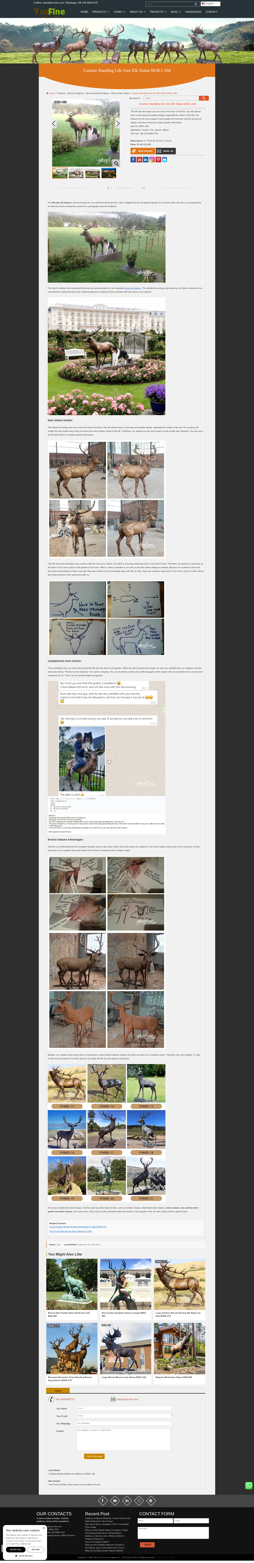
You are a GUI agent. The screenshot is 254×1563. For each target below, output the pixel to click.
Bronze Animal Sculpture (97, 93)
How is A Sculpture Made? (97, 1542)
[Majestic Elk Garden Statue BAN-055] (179, 1348)
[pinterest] (151, 1501)
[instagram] (139, 1501)
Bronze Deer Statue (120, 93)
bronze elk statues (132, 288)
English (209, 3)
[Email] (164, 159)
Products (99, 11)
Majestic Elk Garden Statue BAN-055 (174, 1377)
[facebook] (133, 159)
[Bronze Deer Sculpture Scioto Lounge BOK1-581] (125, 1284)
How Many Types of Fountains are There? (104, 1548)
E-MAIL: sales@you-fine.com (49, 2)
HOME (84, 11)
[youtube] (139, 159)
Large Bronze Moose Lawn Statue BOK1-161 (124, 1377)
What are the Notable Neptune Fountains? (105, 1545)
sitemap (157, 1557)
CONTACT (211, 11)
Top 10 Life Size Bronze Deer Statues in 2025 (70, 1231)
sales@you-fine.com (127, 1399)
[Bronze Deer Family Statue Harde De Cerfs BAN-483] (71, 1284)
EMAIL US (168, 151)
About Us (136, 11)
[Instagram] (152, 159)
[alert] (25, 1542)
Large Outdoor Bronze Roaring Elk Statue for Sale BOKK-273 (77, 1227)
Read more (26, 1544)
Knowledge (193, 11)
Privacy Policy (168, 1557)
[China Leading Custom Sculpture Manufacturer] (49, 13)
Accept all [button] (15, 1549)
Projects (156, 11)
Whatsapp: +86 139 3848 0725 (82, 2)
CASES (118, 11)
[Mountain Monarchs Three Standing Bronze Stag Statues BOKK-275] (71, 1348)
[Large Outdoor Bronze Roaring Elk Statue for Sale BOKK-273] (179, 1284)
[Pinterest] (158, 159)
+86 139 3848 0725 (49, 1529)
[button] (25, 1555)
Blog (174, 11)
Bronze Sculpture (76, 93)
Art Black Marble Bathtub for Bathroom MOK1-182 (72, 1474)
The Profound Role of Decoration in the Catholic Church (74, 1484)
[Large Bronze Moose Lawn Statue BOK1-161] (125, 1348)
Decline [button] (36, 1549)
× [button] (44, 1528)
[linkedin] (145, 159)
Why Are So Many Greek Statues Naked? (104, 1550)
